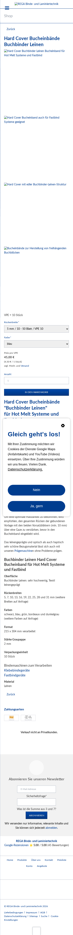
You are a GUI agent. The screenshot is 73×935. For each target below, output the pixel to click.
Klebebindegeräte (17, 670)
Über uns (35, 860)
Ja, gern (36, 506)
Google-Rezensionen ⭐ (18, 845)
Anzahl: (8, 374)
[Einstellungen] (63, 426)
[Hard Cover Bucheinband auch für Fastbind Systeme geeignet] (36, 148)
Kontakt (49, 860)
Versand (25, 366)
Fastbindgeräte (15, 675)
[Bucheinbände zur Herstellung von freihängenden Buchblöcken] (36, 279)
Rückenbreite (11, 322)
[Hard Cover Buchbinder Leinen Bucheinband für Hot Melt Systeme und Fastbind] (36, 81)
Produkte (22, 860)
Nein (36, 490)
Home (10, 860)
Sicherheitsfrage (36, 796)
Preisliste (61, 860)
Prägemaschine (23, 551)
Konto (29, 866)
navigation (7, 8)
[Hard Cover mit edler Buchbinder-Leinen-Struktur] (35, 214)
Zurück (11, 29)
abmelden (51, 828)
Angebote (42, 866)
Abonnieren (36, 815)
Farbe (9, 337)
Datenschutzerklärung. (25, 469)
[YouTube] (8, 874)
